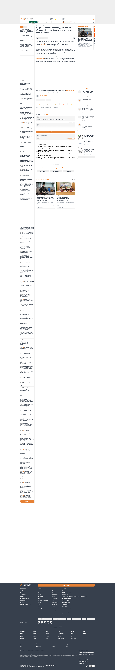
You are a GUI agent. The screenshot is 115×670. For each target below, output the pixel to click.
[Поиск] (88, 19)
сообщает (43, 44)
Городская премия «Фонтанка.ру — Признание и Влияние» (74, 596)
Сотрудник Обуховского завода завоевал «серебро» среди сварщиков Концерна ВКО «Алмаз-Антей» (45, 198)
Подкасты (54, 596)
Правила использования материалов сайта (86, 654)
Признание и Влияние (59, 16)
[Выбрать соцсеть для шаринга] (74, 38)
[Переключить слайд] (94, 32)
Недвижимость (41, 613)
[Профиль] (93, 19)
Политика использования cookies (84, 656)
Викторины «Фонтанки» (43, 600)
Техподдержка (23, 594)
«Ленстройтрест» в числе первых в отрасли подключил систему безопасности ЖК (64, 198)
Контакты (22, 592)
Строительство (55, 602)
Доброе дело (40, 608)
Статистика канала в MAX (25, 604)
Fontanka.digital (65, 604)
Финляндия (54, 610)
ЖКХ (39, 612)
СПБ (25, 26)
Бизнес (39, 594)
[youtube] (48, 622)
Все (22, 26)
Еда (38, 610)
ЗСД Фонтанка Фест (75, 16)
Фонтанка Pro (65, 590)
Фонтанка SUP (23, 16)
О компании (23, 600)
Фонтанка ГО (39, 16)
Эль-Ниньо (48, 100)
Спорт (53, 600)
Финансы (54, 608)
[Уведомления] (91, 19)
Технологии (54, 604)
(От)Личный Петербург (67, 598)
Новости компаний (42, 179)
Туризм (53, 606)
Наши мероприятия (24, 598)
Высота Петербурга (66, 612)
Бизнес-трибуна (41, 596)
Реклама (22, 596)
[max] (39, 622)
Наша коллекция (65, 600)
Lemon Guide (67, 16)
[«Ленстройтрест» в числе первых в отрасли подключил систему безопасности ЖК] (65, 188)
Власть (39, 602)
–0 (74, 121)
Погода (38, 100)
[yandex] (51, 622)
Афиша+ (39, 592)
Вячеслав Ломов (44, 95)
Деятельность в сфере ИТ (83, 659)
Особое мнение (55, 594)
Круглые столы (65, 610)
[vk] (45, 622)
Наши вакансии (23, 602)
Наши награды (81, 663)
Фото (53, 613)
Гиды (39, 604)
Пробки (57, 18)
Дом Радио (64, 606)
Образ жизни (54, 590)
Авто (39, 590)
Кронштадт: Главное (66, 608)
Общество (54, 592)
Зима (43, 100)
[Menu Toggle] (21, 19)
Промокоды (86, 133)
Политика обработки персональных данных (86, 652)
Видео (39, 598)
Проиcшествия (55, 598)
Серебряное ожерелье (48, 16)
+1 (70, 121)
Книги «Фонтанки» (66, 602)
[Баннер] (33, 22)
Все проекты (65, 613)
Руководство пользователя (83, 661)
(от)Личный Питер (32, 16)
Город (39, 606)
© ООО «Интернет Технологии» (50, 665)
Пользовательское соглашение (84, 650)
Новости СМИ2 (39, 176)
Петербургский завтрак (86, 16)
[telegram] (42, 622)
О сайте (22, 590)
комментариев (43, 38)
